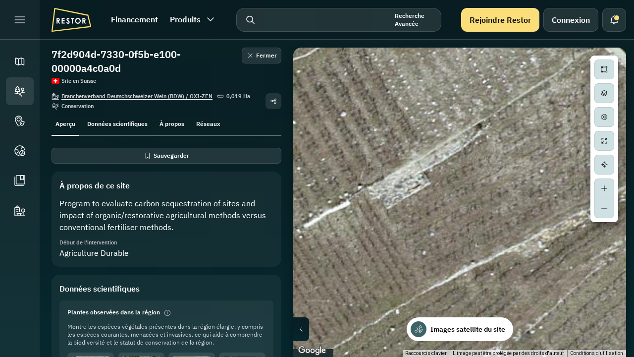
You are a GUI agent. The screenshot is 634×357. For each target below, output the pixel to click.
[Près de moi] (604, 165)
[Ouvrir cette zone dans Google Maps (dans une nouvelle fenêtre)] (312, 350)
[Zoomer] (604, 188)
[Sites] (20, 91)
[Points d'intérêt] (20, 121)
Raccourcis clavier (426, 353)
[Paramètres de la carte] (604, 117)
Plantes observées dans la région (113, 312)
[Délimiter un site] (604, 69)
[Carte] (20, 61)
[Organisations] (20, 210)
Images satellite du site (467, 329)
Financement (134, 19)
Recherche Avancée (409, 19)
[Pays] (20, 151)
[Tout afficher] (604, 141)
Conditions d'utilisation (596, 353)
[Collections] (20, 180)
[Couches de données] (604, 93)
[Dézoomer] (604, 208)
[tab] (65, 123)
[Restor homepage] (71, 20)
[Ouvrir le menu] (20, 20)
